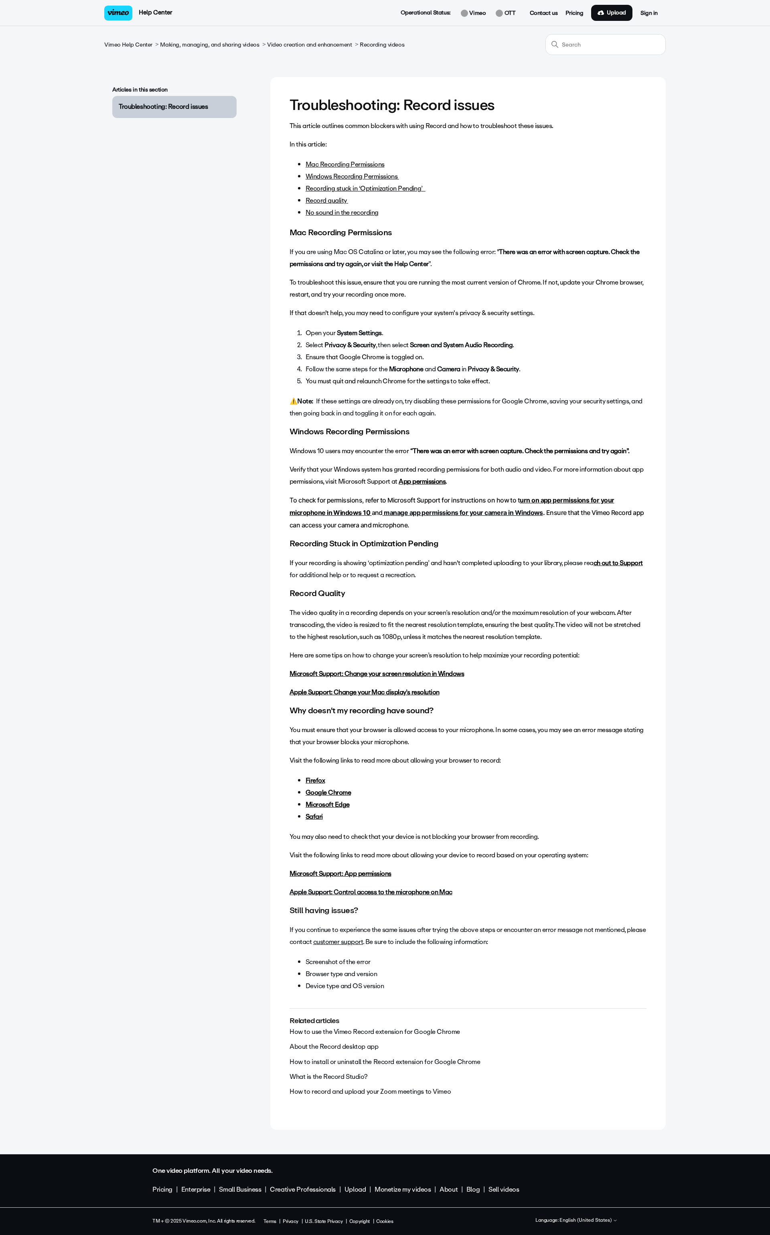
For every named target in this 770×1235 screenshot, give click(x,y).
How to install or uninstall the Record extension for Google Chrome (385, 1061)
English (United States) (586, 1220)
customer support (338, 941)
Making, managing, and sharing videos (209, 44)
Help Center (155, 12)
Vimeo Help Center (128, 44)
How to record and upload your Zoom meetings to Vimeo (370, 1091)
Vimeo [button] (477, 13)
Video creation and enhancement (309, 44)
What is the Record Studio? (328, 1076)
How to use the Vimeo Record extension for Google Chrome (375, 1031)
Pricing (574, 13)
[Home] (118, 13)
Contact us (544, 13)
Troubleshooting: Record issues (163, 106)
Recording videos (382, 44)
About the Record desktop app (334, 1046)
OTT (509, 13)
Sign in (649, 13)
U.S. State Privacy (323, 1221)
